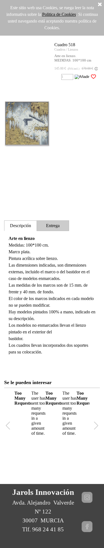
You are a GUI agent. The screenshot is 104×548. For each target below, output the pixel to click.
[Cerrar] (100, 4)
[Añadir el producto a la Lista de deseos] (93, 77)
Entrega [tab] (53, 225)
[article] (52, 123)
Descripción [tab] (20, 225)
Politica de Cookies (59, 14)
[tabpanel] (52, 298)
